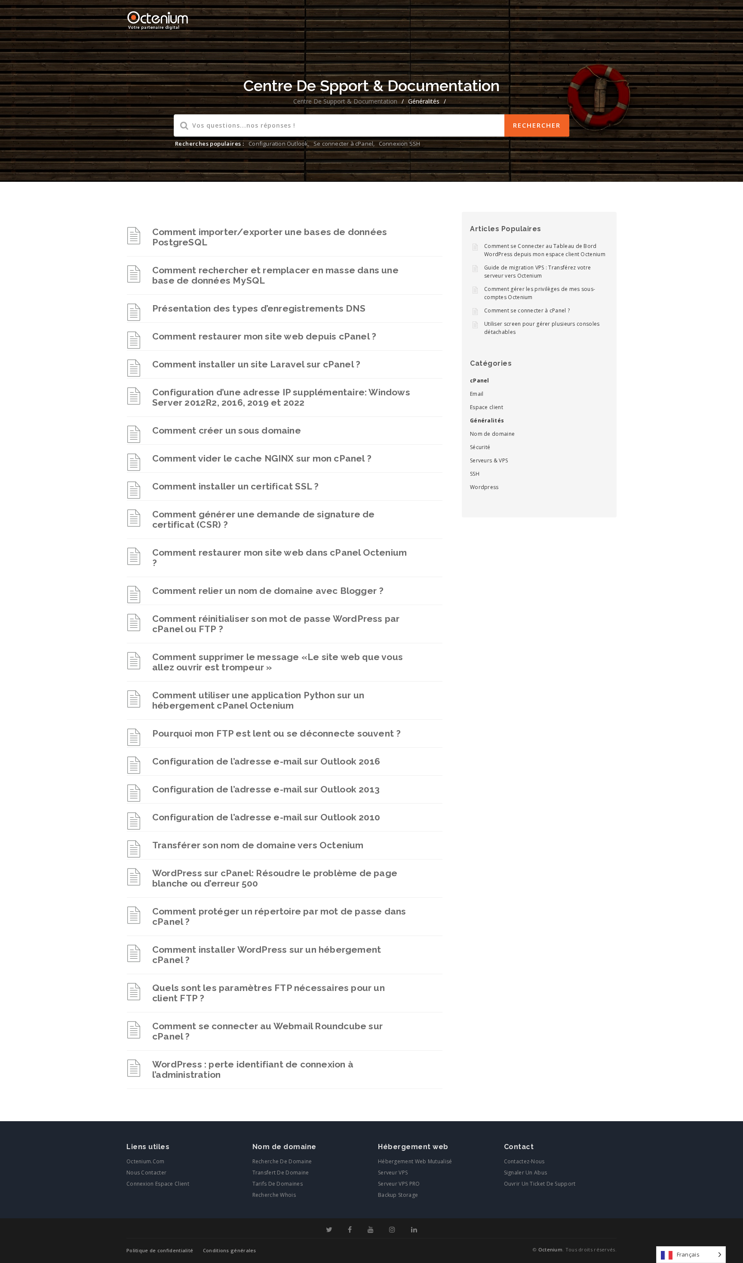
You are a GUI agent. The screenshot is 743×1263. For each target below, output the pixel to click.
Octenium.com (145, 1161)
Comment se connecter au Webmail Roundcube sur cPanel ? (267, 1031)
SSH (474, 473)
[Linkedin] (414, 1230)
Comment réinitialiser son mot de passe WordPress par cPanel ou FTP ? (275, 623)
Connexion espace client (157, 1183)
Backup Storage (398, 1195)
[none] (691, 1254)
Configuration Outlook (278, 143)
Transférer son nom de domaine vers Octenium (258, 845)
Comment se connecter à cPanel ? (527, 310)
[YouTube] (371, 1230)
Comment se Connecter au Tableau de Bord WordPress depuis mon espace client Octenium (544, 250)
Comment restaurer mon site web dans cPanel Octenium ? (279, 557)
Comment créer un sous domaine (226, 430)
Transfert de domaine (280, 1172)
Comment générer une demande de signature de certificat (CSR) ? (263, 519)
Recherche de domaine (282, 1161)
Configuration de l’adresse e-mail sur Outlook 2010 (266, 817)
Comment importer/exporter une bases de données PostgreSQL (269, 237)
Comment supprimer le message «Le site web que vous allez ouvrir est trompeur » (277, 662)
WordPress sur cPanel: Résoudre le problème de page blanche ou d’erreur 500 (274, 878)
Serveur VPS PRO (399, 1183)
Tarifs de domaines (277, 1183)
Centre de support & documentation (345, 101)
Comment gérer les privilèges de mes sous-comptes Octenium (539, 293)
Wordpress (484, 487)
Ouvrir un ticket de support (540, 1183)
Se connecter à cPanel (343, 143)
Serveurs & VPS (489, 460)
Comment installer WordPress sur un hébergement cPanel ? (266, 954)
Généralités (487, 420)
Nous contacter (146, 1172)
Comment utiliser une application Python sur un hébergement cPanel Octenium (258, 700)
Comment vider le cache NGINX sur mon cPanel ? (262, 458)
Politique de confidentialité (159, 1250)
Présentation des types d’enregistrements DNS (258, 308)
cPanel (479, 380)
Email (477, 394)
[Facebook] (350, 1230)
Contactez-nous (524, 1161)
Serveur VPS (393, 1172)
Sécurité (480, 447)
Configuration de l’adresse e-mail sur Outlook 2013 (266, 789)
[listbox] (691, 1254)
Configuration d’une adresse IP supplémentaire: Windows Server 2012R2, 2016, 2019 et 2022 (281, 397)
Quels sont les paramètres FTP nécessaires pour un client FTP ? (268, 992)
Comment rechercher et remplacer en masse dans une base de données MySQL (275, 275)
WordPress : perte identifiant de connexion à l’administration (252, 1069)
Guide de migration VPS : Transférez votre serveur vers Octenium (537, 271)
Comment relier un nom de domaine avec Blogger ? (268, 590)
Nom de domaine (492, 433)
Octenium (550, 1249)
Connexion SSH (400, 143)
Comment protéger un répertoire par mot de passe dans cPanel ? (279, 916)
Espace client (486, 407)
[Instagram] (392, 1230)
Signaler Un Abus (525, 1172)
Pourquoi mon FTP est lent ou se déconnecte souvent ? (276, 733)
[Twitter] (329, 1230)
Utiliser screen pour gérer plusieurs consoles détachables (542, 328)
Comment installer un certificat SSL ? (235, 486)
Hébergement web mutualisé (415, 1161)
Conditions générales (229, 1250)
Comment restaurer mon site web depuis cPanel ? (264, 336)
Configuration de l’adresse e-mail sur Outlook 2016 (266, 761)
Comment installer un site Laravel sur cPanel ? (256, 364)
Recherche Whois (274, 1195)
